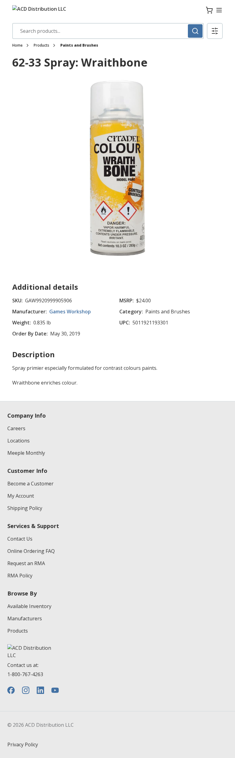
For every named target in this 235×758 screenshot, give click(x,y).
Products (41, 45)
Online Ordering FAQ (31, 551)
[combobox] (108, 31)
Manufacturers (24, 618)
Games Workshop (70, 311)
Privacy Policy (22, 744)
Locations (18, 440)
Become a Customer (30, 483)
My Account (20, 495)
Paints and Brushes (79, 45)
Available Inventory (29, 606)
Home (17, 45)
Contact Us (19, 538)
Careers (16, 428)
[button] (215, 31)
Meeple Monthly (26, 453)
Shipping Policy (24, 508)
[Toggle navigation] (219, 10)
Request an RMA (26, 563)
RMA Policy (19, 575)
